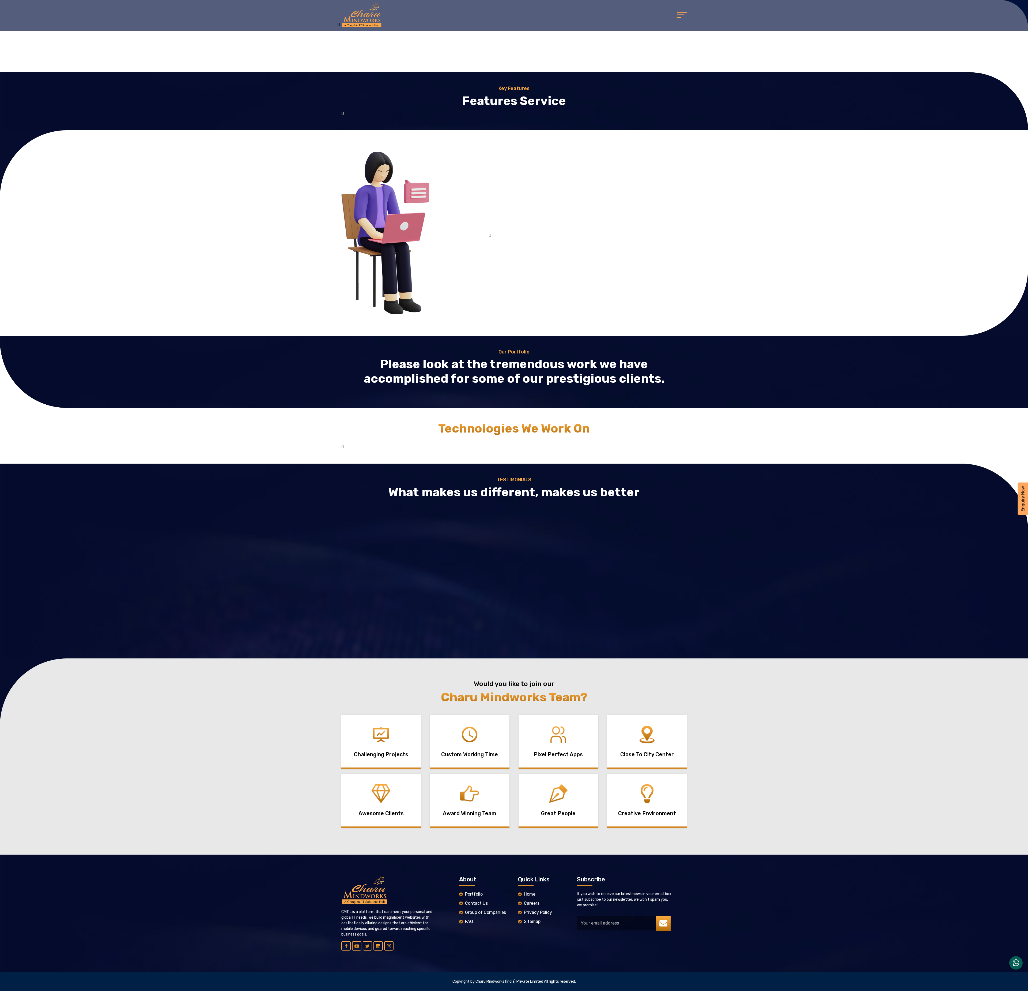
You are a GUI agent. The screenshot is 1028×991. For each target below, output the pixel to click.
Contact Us (476, 903)
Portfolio (474, 894)
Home (529, 894)
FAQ (469, 921)
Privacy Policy (538, 912)
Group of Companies (485, 912)
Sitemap (532, 921)
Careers (531, 903)
